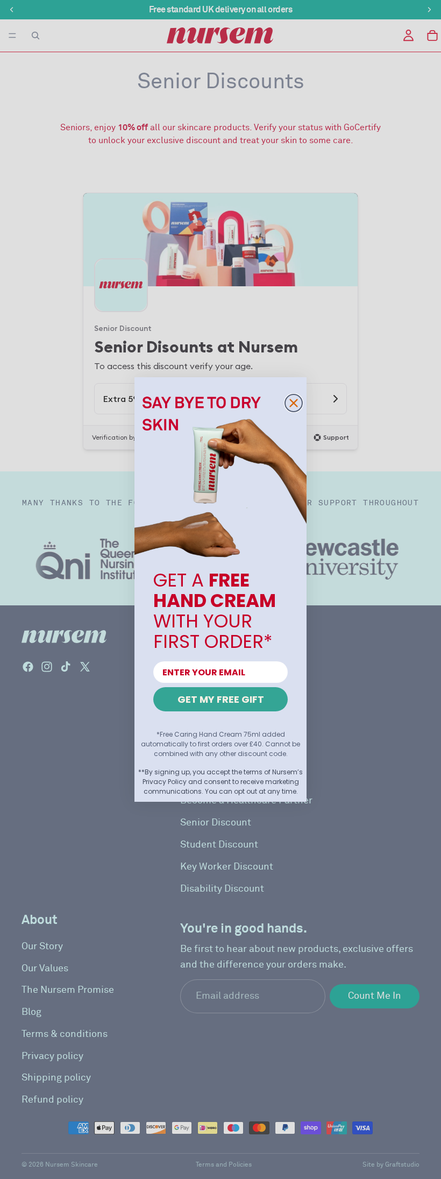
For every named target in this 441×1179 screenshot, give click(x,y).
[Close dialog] (293, 403)
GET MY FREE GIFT (220, 699)
